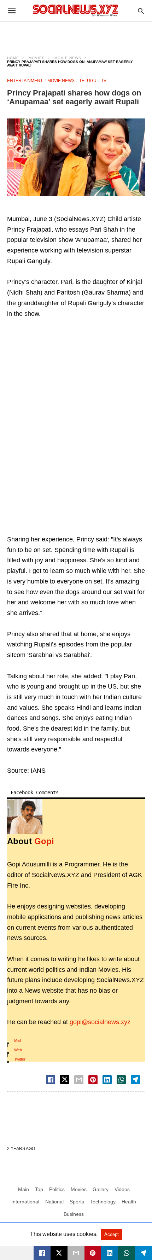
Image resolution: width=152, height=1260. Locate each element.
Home (13, 58)
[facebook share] (50, 1079)
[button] (76, 157)
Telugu (88, 80)
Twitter (19, 1059)
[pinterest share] (93, 1079)
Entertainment (25, 80)
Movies (37, 58)
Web (18, 1050)
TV (103, 80)
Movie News (67, 58)
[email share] (78, 1079)
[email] (76, 1253)
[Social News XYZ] (76, 10)
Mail (17, 1040)
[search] (141, 11)
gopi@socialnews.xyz (100, 1022)
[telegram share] (135, 1079)
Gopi (44, 841)
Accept (111, 1234)
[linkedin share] (107, 1079)
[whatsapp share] (121, 1079)
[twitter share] (64, 1079)
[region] (76, 34)
